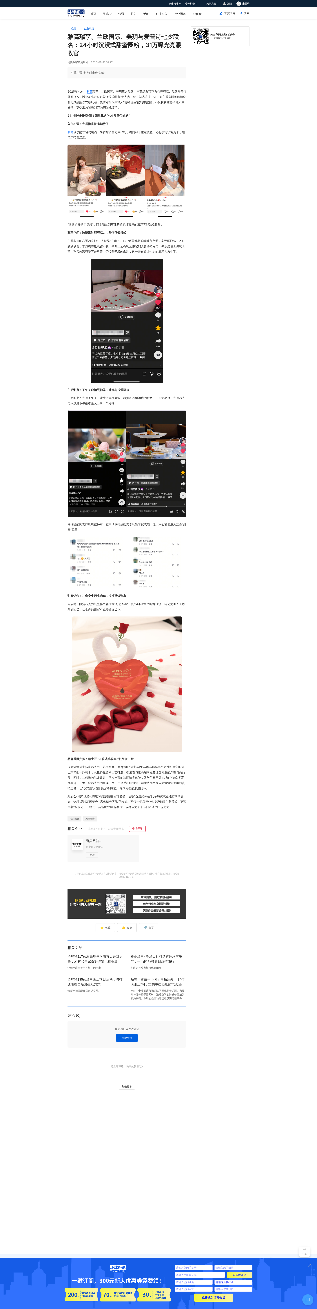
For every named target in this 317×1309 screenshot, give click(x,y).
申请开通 (137, 828)
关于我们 (211, 3)
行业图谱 (180, 13)
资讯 (106, 13)
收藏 (105, 927)
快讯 (121, 13)
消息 (229, 3)
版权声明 (139, 873)
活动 (146, 13)
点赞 (127, 927)
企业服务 (161, 13)
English (197, 13)
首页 (93, 13)
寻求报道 (229, 13)
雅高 (89, 91)
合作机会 (190, 3)
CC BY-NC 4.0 (126, 876)
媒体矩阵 (173, 3)
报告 (134, 13)
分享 (148, 927)
